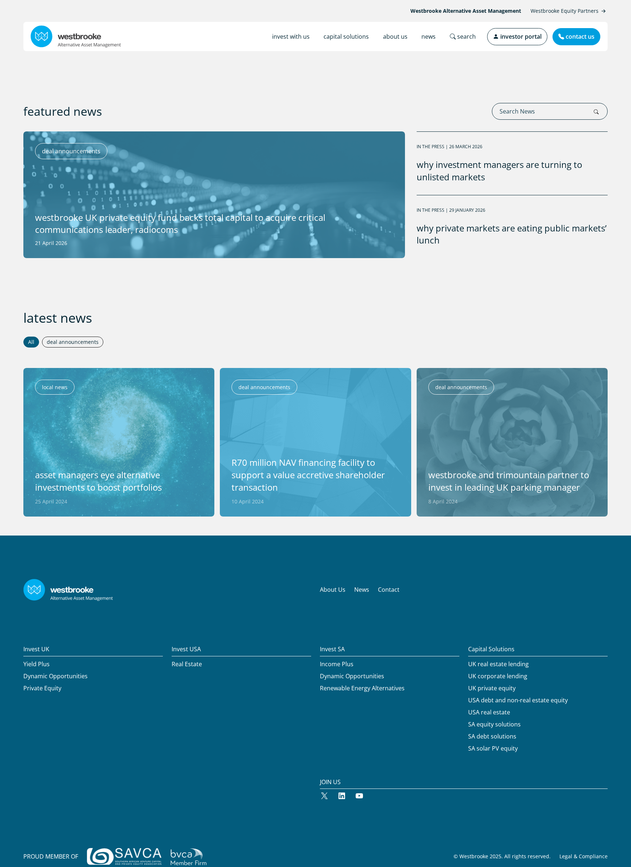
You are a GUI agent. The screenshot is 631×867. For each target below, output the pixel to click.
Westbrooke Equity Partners (565, 10)
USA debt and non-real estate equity (518, 700)
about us (395, 36)
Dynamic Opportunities (55, 676)
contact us (579, 36)
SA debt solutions (492, 736)
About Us (332, 590)
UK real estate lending (498, 664)
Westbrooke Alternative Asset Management (465, 10)
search (466, 36)
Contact (388, 590)
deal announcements (264, 387)
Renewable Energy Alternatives (362, 688)
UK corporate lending (497, 676)
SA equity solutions (494, 724)
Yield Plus (36, 664)
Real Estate (187, 664)
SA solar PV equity (493, 748)
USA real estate (489, 712)
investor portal (520, 36)
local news (55, 387)
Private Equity (42, 688)
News (361, 590)
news (428, 36)
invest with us (291, 36)
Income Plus (336, 664)
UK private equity (492, 688)
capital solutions (346, 36)
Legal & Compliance (583, 856)
